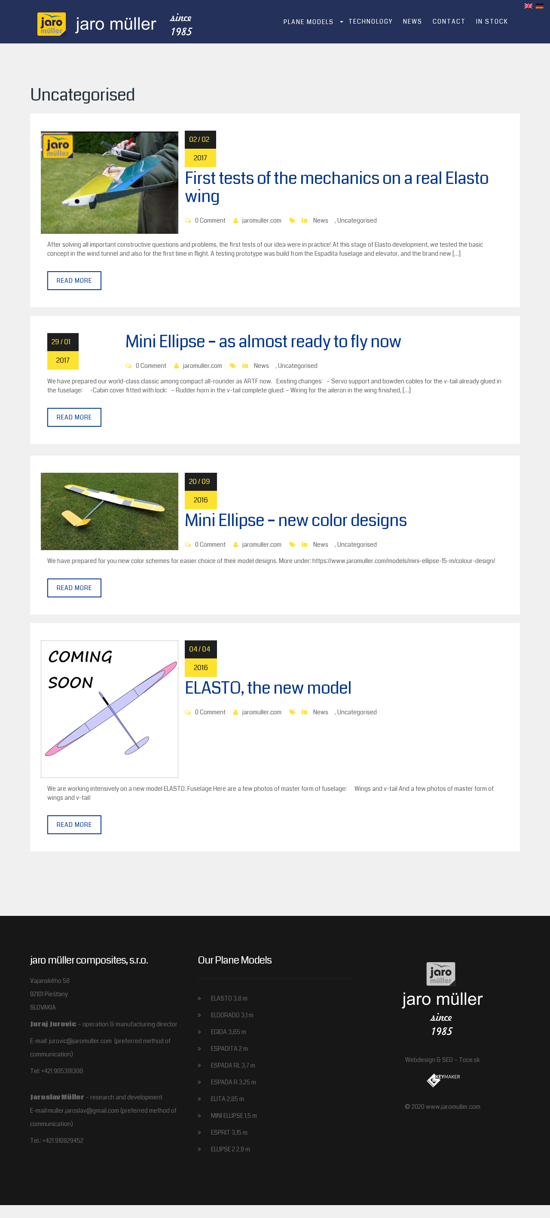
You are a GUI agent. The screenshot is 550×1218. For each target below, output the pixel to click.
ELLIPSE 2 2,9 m (230, 1149)
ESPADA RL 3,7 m (233, 1065)
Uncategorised (357, 220)
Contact (449, 21)
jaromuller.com (261, 220)
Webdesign (420, 1060)
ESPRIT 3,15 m (229, 1132)
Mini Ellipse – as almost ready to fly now (263, 342)
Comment (213, 220)
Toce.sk (469, 1060)
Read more (74, 280)
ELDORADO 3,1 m (232, 1015)
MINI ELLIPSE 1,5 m (234, 1115)
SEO (447, 1060)
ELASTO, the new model (268, 688)
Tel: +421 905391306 (56, 1071)
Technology (370, 21)
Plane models (309, 22)
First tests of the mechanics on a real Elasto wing (337, 188)
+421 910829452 (63, 1140)
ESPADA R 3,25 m (233, 1082)
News (412, 21)
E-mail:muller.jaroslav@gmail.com (75, 1110)
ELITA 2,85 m (227, 1099)
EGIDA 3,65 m (228, 1032)
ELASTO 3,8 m (229, 998)
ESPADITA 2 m (229, 1048)
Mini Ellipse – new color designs (296, 520)
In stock (492, 21)
